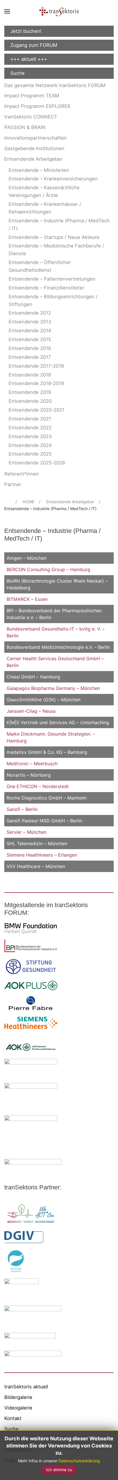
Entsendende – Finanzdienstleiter (46, 288)
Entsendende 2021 (30, 419)
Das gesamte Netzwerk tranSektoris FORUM (54, 85)
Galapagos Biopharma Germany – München (53, 688)
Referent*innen (21, 474)
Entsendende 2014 (30, 330)
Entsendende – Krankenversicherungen (53, 179)
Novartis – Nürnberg (29, 775)
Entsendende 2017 (30, 357)
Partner (12, 484)
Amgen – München (26, 558)
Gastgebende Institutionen (34, 148)
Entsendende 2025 (30, 454)
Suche (17, 73)
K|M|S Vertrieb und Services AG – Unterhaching (58, 722)
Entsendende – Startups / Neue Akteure (54, 237)
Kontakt (12, 1418)
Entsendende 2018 (30, 375)
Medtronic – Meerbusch (32, 763)
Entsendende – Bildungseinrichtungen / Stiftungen (53, 300)
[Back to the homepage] (59, 11)
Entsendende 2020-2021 (36, 410)
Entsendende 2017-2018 (36, 366)
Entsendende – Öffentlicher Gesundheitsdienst (40, 266)
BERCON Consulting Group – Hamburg (48, 569)
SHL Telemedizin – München (37, 843)
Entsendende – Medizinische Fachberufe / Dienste (56, 249)
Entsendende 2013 (30, 322)
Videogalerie (18, 1408)
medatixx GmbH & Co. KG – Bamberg (47, 752)
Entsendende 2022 (30, 427)
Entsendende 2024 (30, 445)
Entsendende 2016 (30, 348)
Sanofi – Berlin (22, 809)
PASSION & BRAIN (25, 127)
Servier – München (26, 832)
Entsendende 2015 (30, 339)
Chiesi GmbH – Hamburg (33, 677)
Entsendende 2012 (30, 313)
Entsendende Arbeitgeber (33, 159)
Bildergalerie (18, 1397)
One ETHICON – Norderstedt (38, 786)
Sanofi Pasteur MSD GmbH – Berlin (44, 820)
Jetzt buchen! (26, 31)
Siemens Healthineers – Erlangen (42, 855)
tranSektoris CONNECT (30, 117)
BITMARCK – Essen (27, 599)
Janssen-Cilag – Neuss (31, 711)
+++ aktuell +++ (28, 59)
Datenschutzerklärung (79, 1460)
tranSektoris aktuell (26, 1387)
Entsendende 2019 (30, 392)
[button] (7, 11)
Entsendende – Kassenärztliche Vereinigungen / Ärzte (44, 191)
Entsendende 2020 (30, 401)
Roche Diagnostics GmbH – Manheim (47, 798)
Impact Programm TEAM (31, 95)
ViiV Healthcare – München (36, 866)
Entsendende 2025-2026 (37, 463)
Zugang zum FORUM (33, 45)
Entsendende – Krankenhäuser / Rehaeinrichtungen (45, 208)
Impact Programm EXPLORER (37, 106)
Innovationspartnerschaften (35, 138)
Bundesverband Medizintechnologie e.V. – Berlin (58, 647)
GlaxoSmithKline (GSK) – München (43, 699)
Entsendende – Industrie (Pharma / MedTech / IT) (59, 224)
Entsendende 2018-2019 (36, 383)
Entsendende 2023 (30, 436)
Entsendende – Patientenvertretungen (52, 279)
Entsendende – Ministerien (39, 170)
